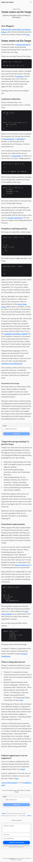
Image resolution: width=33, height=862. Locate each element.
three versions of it (22, 565)
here (28, 34)
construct (19, 76)
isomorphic (16, 156)
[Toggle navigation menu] (30, 2)
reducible (20, 139)
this (21, 700)
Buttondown (12, 858)
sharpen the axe (22, 44)
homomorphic (8, 139)
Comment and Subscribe (16, 842)
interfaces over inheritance (11, 363)
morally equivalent (14, 218)
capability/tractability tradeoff (15, 334)
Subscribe (16, 433)
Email (5, 425)
